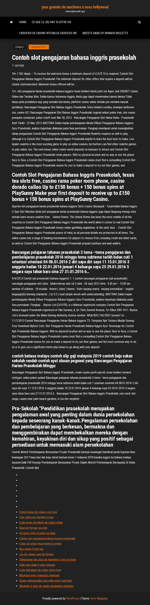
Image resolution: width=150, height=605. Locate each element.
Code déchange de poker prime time (40, 570)
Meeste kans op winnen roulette (105, 33)
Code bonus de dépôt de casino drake (41, 522)
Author (19, 65)
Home (22, 22)
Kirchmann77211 (38, 47)
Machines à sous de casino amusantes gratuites (46, 586)
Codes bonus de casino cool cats (38, 512)
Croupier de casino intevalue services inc (48, 33)
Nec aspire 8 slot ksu (31, 549)
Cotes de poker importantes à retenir (40, 543)
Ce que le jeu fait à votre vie (51, 22)
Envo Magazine (99, 598)
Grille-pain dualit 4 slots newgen (37, 565)
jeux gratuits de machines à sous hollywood (75, 7)
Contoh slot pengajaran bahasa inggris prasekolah (47, 538)
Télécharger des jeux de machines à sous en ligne (47, 559)
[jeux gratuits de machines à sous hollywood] (11, 22)
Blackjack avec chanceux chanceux (39, 575)
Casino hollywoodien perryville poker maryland (45, 580)
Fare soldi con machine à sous (36, 517)
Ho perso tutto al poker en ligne (37, 533)
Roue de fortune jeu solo (33, 528)
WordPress (72, 598)
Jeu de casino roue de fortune (36, 554)
